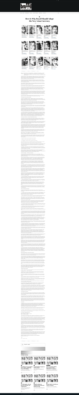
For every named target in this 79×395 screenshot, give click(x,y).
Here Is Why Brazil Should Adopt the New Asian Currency (40, 15)
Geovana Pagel (24, 391)
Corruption (49, 365)
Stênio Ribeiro (24, 372)
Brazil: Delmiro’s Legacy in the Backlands (39, 367)
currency (24, 338)
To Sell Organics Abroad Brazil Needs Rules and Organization (26, 385)
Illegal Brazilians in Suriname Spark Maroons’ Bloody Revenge (39, 385)
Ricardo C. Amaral (39, 23)
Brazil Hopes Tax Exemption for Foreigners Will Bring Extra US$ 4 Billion (27, 367)
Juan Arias (49, 372)
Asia (21, 338)
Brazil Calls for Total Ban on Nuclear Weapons (52, 385)
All (21, 365)
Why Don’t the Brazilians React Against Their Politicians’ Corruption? (51, 367)
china (26, 338)
